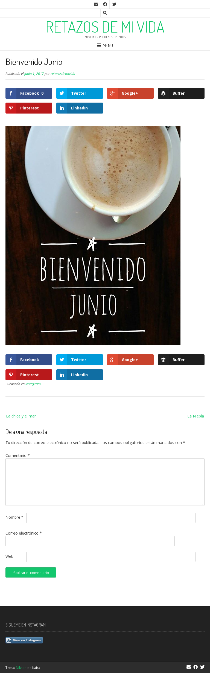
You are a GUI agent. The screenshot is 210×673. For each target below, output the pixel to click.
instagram (33, 384)
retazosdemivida (63, 73)
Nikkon (21, 667)
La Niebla (195, 416)
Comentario (17, 455)
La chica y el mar (21, 416)
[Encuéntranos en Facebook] (105, 4)
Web (9, 556)
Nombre (14, 517)
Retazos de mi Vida (105, 26)
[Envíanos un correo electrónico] (95, 4)
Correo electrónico (23, 533)
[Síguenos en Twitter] (114, 4)
